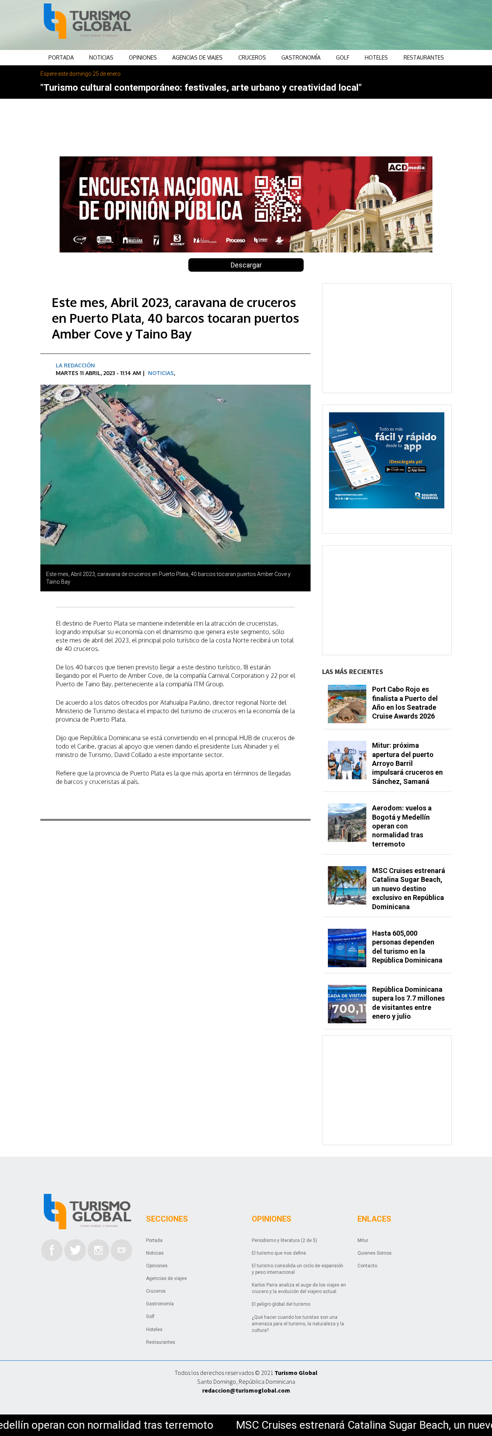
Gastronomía (301, 57)
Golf (342, 57)
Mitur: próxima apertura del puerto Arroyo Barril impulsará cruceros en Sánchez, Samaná (407, 763)
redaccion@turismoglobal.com (246, 1390)
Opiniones (143, 57)
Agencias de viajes (197, 57)
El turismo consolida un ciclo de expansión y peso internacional (297, 1269)
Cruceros (252, 57)
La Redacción (75, 365)
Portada (61, 57)
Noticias (101, 57)
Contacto (367, 1265)
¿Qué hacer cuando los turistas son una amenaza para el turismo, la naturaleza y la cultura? (298, 1324)
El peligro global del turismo (281, 1304)
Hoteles (376, 57)
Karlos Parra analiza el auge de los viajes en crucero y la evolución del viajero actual (299, 1288)
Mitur (362, 1240)
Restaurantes (424, 57)
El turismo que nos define (279, 1253)
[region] (308, 25)
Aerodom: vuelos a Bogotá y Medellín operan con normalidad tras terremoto (402, 826)
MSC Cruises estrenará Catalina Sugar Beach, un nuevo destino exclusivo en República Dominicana (408, 889)
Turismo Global (295, 1372)
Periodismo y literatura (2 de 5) (284, 1240)
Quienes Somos (374, 1253)
